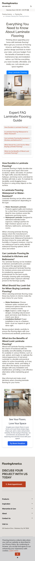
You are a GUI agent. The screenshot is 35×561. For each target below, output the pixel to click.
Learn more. (14, 551)
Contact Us (6, 518)
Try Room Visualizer (17, 443)
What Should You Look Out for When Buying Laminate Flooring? (16, 146)
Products (5, 499)
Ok (17, 554)
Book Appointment (15, 484)
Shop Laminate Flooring (17, 72)
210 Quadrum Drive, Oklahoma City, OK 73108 (15, 528)
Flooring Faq (18, 14)
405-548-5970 (6, 6)
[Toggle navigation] (31, 6)
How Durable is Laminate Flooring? (16, 127)
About (4, 513)
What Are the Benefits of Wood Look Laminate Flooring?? (16, 152)
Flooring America (7, 14)
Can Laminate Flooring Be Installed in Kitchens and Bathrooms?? (17, 139)
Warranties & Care (9, 509)
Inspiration (6, 504)
